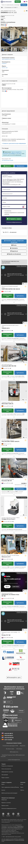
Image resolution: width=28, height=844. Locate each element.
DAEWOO (4, 63)
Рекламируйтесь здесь (14, 677)
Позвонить (21, 166)
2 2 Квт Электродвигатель (14, 759)
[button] (26, 1)
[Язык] (24, 1)
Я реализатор (7, 211)
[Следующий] (26, 39)
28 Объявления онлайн (7, 160)
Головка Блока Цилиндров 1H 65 (10, 745)
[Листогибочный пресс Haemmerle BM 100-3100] (14, 353)
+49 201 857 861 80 (8, 737)
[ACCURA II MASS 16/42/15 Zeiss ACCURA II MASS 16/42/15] (14, 429)
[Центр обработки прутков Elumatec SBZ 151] (14, 468)
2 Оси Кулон (19, 748)
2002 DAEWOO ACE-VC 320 (8, 59)
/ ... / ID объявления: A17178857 (9, 7)
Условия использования (19, 840)
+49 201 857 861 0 (8, 735)
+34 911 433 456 (8, 739)
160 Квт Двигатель (14, 751)
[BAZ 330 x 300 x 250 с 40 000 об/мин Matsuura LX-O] (14, 544)
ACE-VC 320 (4, 67)
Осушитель (22, 745)
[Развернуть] (14, 302)
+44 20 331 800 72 (8, 733)
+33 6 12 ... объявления (10, 232)
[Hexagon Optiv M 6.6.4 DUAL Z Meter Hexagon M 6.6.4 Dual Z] (14, 506)
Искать (24, 5)
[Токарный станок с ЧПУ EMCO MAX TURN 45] (14, 391)
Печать (15, 245)
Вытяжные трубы (10, 748)
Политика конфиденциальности (14, 222)
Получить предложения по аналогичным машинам (14, 213)
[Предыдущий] (2, 39)
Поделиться (14, 251)
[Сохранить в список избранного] (24, 11)
